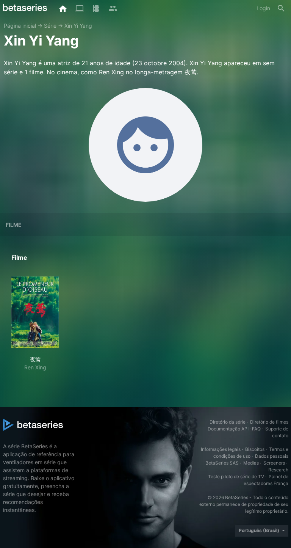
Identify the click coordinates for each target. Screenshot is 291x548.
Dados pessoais (271, 456)
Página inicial (20, 25)
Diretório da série (228, 422)
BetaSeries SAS (222, 463)
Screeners (274, 463)
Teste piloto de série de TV (236, 476)
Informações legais (221, 449)
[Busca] (281, 8)
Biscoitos (254, 449)
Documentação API (228, 429)
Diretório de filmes (269, 422)
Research (278, 470)
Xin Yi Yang (78, 25)
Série (50, 25)
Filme (14, 224)
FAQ (256, 429)
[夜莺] (35, 312)
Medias (251, 463)
